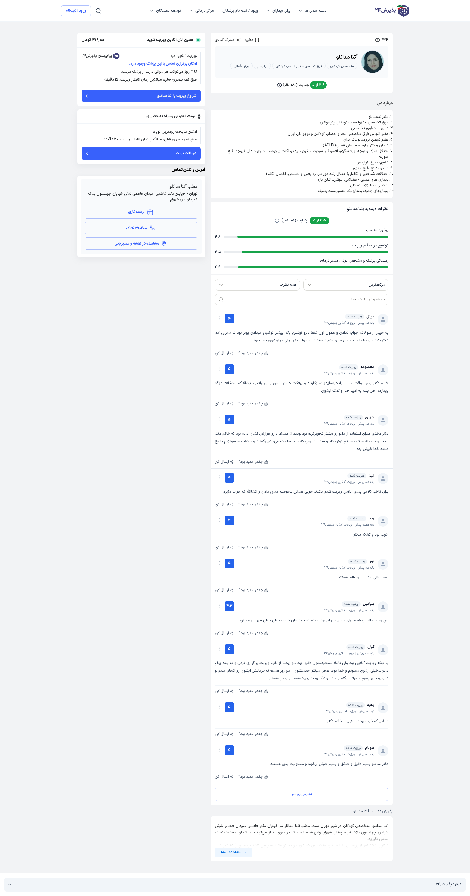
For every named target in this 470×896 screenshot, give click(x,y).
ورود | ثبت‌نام (76, 11)
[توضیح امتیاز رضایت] (276, 220)
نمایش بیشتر (301, 794)
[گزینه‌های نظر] (219, 318)
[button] (302, 85)
